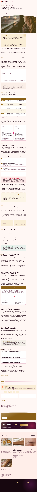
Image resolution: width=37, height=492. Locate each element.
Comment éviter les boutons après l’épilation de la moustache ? (11, 359)
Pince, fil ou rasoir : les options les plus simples (6, 406)
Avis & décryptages (18, 484)
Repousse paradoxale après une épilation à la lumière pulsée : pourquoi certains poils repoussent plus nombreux (18, 449)
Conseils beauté (17, 483)
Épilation (4, 3)
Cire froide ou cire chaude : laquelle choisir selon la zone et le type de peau (5, 448)
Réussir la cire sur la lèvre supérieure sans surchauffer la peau (8, 405)
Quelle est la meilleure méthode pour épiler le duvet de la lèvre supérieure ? (13, 354)
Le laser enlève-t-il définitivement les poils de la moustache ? (11, 362)
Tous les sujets (17, 488)
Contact (27, 484)
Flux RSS (27, 488)
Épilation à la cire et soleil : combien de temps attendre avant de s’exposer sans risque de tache (6, 470)
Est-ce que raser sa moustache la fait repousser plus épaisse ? (11, 351)
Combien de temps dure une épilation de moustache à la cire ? (11, 357)
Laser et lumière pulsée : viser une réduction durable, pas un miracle (9, 408)
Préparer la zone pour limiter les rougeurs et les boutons (8, 404)
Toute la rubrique (33, 435)
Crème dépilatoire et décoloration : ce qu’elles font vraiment (8, 407)
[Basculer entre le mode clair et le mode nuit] (10, 1)
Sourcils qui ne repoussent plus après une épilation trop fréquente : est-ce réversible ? (30, 448)
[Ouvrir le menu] (12, 1)
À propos (27, 483)
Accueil (1, 3)
